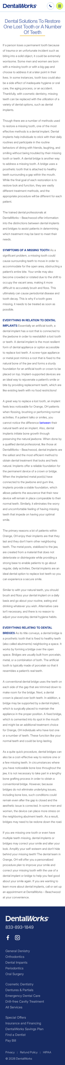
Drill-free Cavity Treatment (24, 1001)
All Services (13, 1007)
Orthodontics (14, 957)
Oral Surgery (14, 974)
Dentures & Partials (19, 990)
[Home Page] (20, 6)
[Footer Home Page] (27, 918)
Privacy (10, 1052)
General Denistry (17, 951)
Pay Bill (10, 1040)
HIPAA (47, 1052)
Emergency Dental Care (22, 996)
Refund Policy (29, 1052)
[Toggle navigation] (59, 6)
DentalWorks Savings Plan (24, 1029)
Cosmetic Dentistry (19, 984)
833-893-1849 (50, 6)
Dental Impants (16, 962)
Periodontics (14, 968)
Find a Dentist (15, 1035)
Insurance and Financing (23, 1023)
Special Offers (15, 1017)
